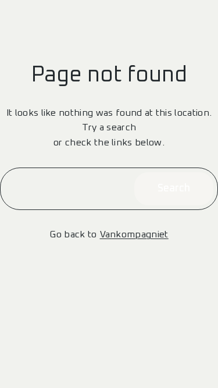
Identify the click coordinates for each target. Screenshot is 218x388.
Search (174, 188)
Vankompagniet (134, 234)
